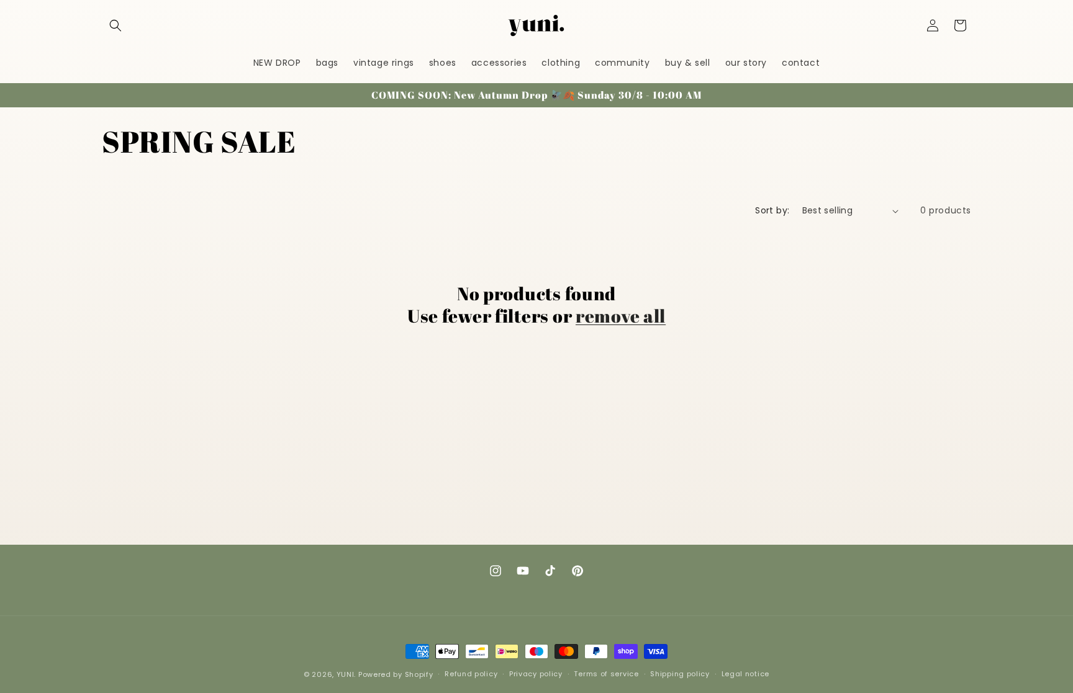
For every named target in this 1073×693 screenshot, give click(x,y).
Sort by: (772, 210)
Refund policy (471, 674)
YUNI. (346, 674)
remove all (621, 316)
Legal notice (745, 674)
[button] (115, 25)
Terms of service (606, 674)
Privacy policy (536, 674)
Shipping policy (680, 674)
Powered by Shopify (395, 674)
